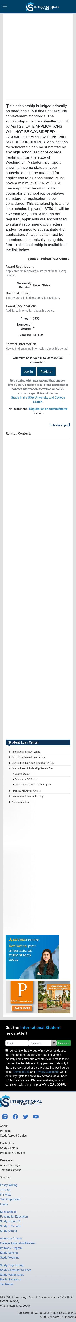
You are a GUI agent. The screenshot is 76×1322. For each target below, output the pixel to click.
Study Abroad (8, 1230)
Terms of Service (10, 1169)
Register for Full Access (26, 779)
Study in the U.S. (10, 1221)
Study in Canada (10, 1226)
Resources (7, 1160)
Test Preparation (10, 1199)
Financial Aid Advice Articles (26, 790)
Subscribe (63, 1043)
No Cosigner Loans (21, 802)
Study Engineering (11, 1265)
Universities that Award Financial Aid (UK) (33, 763)
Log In (28, 371)
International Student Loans (26, 751)
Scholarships (59, 425)
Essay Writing (8, 1185)
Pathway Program (11, 1248)
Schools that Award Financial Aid (28, 757)
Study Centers (9, 1148)
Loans (4, 1204)
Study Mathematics (12, 1274)
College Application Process (18, 1243)
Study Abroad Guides (13, 1135)
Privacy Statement (47, 1071)
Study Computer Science (15, 1269)
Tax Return (7, 1284)
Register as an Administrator (48, 408)
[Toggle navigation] (5, 6)
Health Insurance (10, 1279)
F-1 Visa (5, 1194)
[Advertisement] (38, 56)
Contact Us (7, 1143)
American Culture (11, 1238)
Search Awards (22, 774)
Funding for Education (14, 1216)
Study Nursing (9, 1252)
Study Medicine (9, 1257)
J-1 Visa (5, 1189)
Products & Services (12, 1152)
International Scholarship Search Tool (32, 768)
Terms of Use (21, 1071)
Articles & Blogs (10, 1165)
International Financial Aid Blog (27, 796)
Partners (5, 1130)
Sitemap (5, 1177)
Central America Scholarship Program (33, 784)
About (3, 1126)
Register (46, 371)
